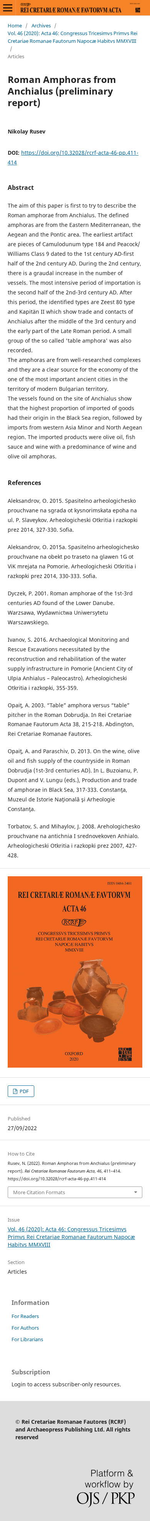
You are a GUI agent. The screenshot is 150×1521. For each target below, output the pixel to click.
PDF (23, 1091)
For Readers (25, 1316)
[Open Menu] (7, 7)
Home (15, 25)
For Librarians (27, 1339)
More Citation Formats (39, 1192)
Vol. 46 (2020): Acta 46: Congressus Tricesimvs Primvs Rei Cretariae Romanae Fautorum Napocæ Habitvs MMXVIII (72, 37)
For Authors (25, 1327)
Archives (41, 25)
